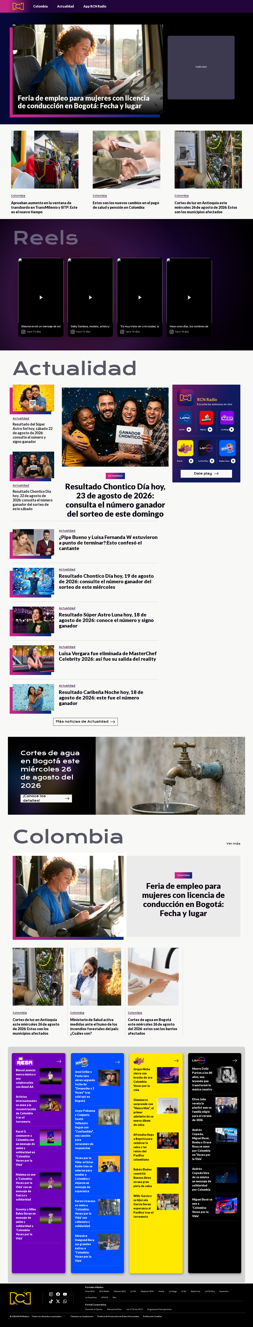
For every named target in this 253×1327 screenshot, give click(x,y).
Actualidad (65, 6)
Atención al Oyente (93, 1309)
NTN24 (104, 1297)
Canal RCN (90, 1291)
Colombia (40, 6)
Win (114, 1297)
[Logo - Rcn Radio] (18, 6)
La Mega (173, 1291)
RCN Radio (104, 1291)
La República (91, 1297)
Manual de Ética (114, 1309)
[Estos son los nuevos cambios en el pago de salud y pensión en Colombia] (126, 160)
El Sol (183, 1291)
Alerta (161, 1291)
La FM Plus (210, 1291)
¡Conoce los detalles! (34, 798)
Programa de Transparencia (159, 1309)
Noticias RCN (120, 1291)
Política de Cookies (152, 1316)
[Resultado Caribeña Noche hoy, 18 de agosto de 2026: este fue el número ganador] (33, 697)
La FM (133, 1291)
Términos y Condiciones (81, 1316)
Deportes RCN (147, 1291)
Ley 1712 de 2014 (134, 1309)
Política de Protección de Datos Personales (118, 1316)
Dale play (203, 473)
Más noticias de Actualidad (82, 721)
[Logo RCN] (20, 1298)
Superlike (224, 1291)
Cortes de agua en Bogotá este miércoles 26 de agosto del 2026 (50, 769)
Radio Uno (195, 1291)
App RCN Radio (94, 6)
